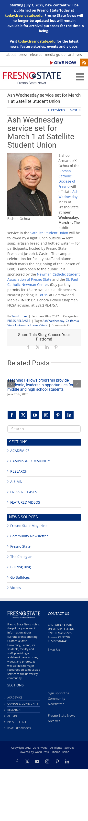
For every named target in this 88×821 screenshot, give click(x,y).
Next (73, 110)
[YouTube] (35, 415)
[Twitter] (23, 415)
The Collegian (21, 556)
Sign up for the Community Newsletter (58, 698)
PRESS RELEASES (18, 321)
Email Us (54, 650)
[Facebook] (12, 415)
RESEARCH (18, 471)
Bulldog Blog (20, 567)
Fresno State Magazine (28, 525)
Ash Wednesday (53, 321)
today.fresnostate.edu (24, 15)
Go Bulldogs (20, 577)
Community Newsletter (29, 536)
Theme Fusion (60, 752)
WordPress (42, 752)
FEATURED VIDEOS (25, 502)
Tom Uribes (19, 316)
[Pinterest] (58, 415)
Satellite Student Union (49, 233)
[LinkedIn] (69, 415)
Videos (15, 587)
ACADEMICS (20, 450)
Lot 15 (43, 295)
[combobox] (44, 429)
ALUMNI (16, 481)
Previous (58, 110)
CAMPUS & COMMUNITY (30, 461)
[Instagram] (46, 415)
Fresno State (38, 325)
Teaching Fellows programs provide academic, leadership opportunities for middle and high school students (40, 384)
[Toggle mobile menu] (81, 77)
